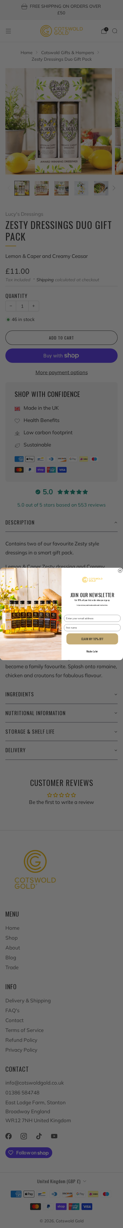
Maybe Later (92, 651)
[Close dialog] (120, 571)
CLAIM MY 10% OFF (92, 639)
